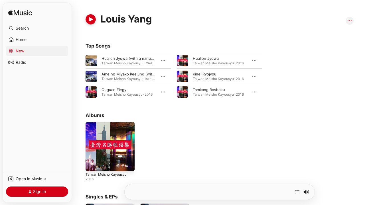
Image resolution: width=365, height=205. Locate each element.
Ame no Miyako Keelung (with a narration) (139, 74)
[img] (20, 13)
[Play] (91, 19)
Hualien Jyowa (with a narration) (130, 58)
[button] (37, 28)
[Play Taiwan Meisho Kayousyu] (92, 164)
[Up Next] (297, 192)
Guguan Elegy (114, 89)
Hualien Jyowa (206, 58)
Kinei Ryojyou (204, 74)
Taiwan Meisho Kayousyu (108, 124)
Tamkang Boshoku (209, 89)
